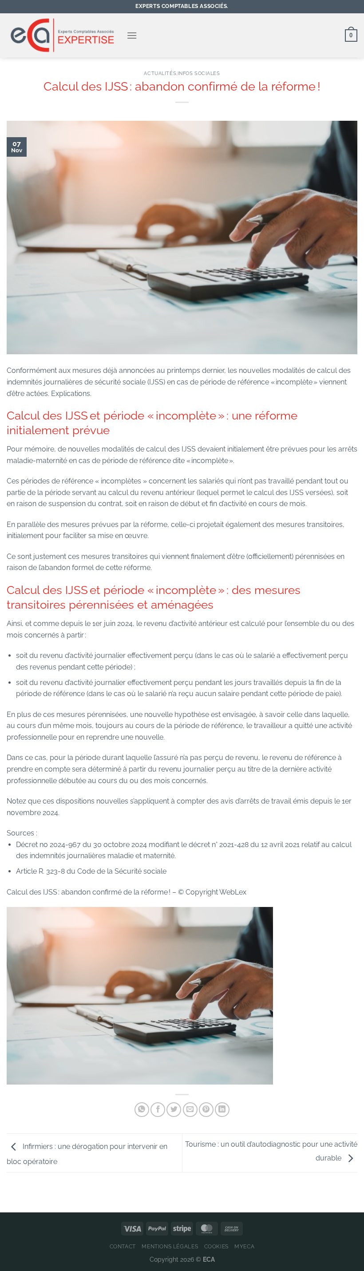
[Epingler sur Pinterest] (206, 1109)
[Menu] (132, 35)
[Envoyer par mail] (190, 1109)
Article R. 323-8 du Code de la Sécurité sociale (91, 871)
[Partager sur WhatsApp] (142, 1109)
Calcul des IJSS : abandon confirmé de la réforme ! (89, 892)
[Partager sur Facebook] (157, 1109)
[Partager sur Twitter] (173, 1109)
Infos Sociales (199, 73)
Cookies (216, 1246)
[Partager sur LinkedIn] (222, 1109)
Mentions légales (170, 1246)
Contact (123, 1246)
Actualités (160, 73)
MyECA (244, 1246)
